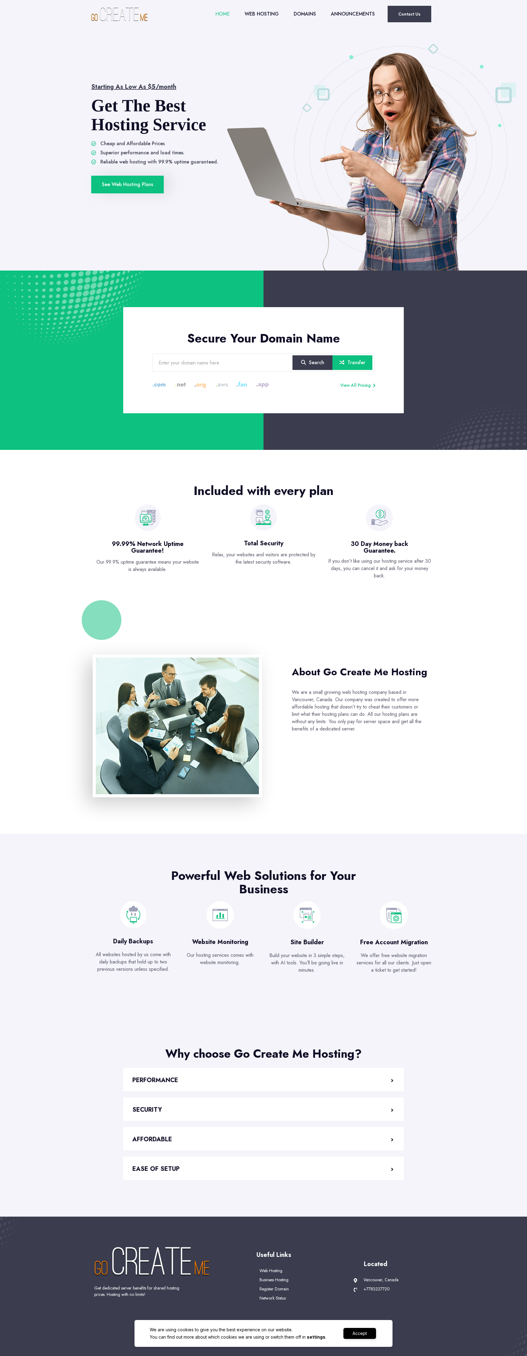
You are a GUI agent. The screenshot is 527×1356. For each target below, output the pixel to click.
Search (315, 362)
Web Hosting (262, 13)
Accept (360, 1333)
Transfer (355, 362)
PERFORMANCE (155, 1080)
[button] (263, 1079)
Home (222, 13)
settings (316, 1337)
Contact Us (409, 14)
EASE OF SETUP (156, 1168)
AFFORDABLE (152, 1139)
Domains (305, 13)
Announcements (353, 13)
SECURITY (147, 1109)
